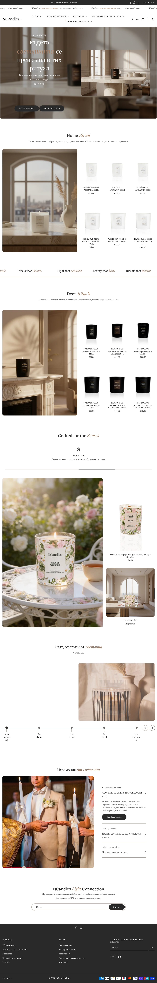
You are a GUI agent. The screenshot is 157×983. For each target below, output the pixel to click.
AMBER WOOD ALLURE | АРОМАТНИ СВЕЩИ (143, 351)
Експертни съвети (67, 949)
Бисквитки (7, 953)
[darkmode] (151, 18)
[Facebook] (130, 2)
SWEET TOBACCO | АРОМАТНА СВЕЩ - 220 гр (91, 351)
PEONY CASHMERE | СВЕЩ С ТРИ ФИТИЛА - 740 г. (91, 241)
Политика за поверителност (14, 949)
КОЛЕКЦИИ (78, 16)
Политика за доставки (12, 958)
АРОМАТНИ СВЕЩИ (56, 16)
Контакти (63, 962)
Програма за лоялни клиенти (72, 958)
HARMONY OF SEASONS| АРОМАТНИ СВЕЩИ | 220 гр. (117, 351)
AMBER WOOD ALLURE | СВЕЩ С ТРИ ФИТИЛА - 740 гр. (143, 405)
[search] (132, 18)
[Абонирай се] (152, 947)
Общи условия (8, 945)
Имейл (115, 947)
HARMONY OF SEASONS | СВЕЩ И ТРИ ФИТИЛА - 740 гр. (117, 405)
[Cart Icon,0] (142, 19)
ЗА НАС (35, 16)
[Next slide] (152, 728)
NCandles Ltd (63, 978)
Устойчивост (64, 953)
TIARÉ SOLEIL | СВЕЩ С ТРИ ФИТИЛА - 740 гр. (143, 241)
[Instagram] (134, 2)
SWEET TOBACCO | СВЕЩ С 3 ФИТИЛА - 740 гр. (91, 405)
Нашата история (66, 945)
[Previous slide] (145, 728)
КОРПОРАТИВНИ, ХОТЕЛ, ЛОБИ (107, 16)
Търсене (6, 962)
